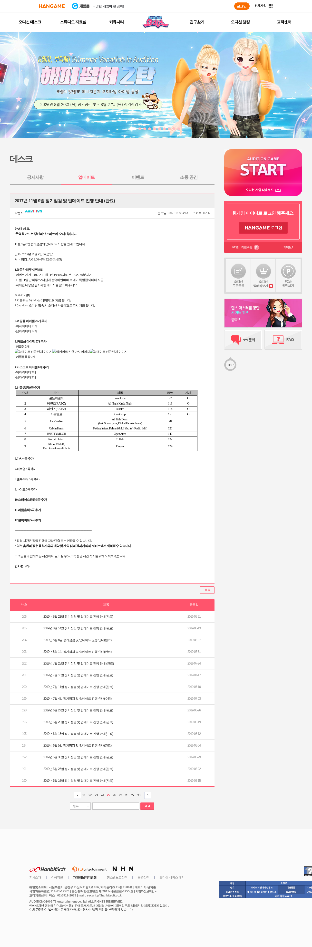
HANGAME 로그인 (263, 228)
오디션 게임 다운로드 (263, 190)
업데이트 (86, 177)
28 (126, 795)
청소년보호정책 (117, 877)
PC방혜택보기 (288, 283)
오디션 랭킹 (240, 22)
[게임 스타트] (263, 166)
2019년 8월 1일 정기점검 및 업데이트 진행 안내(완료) (77, 652)
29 (132, 795)
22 (89, 795)
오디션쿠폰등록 (238, 283)
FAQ (283, 340)
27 (120, 795)
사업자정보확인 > (146, 891)
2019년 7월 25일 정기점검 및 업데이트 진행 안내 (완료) (78, 663)
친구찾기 (197, 22)
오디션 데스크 (30, 22)
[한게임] (52, 6)
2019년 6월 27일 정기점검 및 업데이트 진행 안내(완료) (78, 710)
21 (83, 795)
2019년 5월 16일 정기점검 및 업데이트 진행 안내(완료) (78, 780)
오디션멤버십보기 (260, 284)
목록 (207, 590)
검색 (147, 806)
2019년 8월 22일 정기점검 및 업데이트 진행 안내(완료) (78, 616)
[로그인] (242, 6)
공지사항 (35, 177)
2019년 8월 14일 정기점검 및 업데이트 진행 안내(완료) (78, 628)
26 (114, 795)
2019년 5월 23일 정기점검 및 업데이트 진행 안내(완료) (78, 769)
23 (96, 795)
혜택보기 (288, 247)
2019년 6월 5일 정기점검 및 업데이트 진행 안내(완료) (77, 745)
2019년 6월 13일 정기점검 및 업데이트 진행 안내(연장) (78, 734)
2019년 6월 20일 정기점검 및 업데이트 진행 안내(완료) (78, 722)
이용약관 (57, 877)
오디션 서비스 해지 (171, 877)
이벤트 (138, 177)
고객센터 (284, 22)
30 (138, 795)
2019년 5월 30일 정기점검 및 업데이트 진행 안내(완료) (78, 757)
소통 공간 (189, 177)
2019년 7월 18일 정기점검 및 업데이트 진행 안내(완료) (78, 675)
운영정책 (143, 877)
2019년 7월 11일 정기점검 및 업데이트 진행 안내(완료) (78, 687)
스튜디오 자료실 (73, 22)
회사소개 (35, 877)
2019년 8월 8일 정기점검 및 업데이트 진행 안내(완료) (77, 640)
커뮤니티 (116, 22)
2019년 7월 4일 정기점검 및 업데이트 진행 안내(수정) (77, 698)
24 (102, 795)
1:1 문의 (243, 340)
